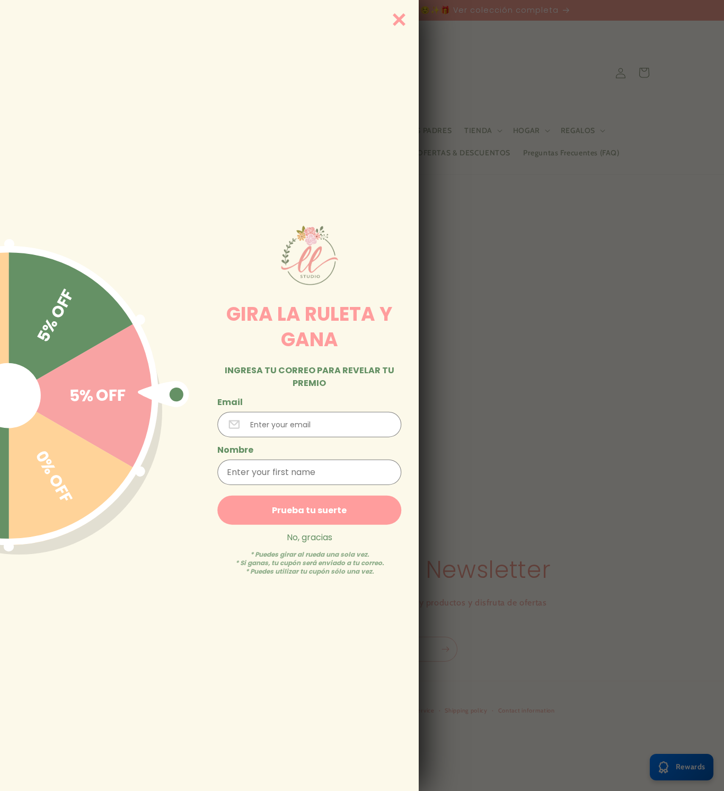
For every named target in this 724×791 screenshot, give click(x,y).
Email (230, 402)
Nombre (235, 449)
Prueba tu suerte (309, 510)
